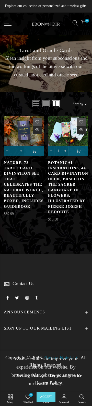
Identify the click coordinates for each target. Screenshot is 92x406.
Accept (46, 397)
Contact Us (23, 283)
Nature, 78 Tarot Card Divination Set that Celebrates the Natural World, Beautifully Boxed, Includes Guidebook (23, 185)
